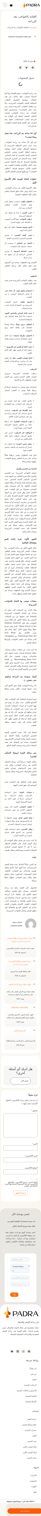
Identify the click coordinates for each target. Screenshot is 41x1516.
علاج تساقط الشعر (29, 1425)
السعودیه (33, 1481)
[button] (32, 67)
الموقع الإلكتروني (31, 1168)
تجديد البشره (32, 1458)
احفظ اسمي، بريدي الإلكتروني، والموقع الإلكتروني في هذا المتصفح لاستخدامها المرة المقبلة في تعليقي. (21, 1184)
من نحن (34, 1374)
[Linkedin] (17, 1351)
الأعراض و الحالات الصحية (27, 1391)
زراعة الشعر (32, 1419)
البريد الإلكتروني (31, 1156)
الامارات (33, 1475)
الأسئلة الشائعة (31, 1402)
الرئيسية (33, 27)
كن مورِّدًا (33, 1368)
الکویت (33, 1486)
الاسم (35, 1144)
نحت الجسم (32, 1441)
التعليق (34, 1111)
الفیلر (34, 1436)
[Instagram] (23, 1351)
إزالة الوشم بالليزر (29, 1452)
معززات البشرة (31, 1430)
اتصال (34, 1379)
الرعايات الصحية (30, 1385)
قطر (34, 1492)
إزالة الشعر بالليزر (29, 1447)
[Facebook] (29, 1351)
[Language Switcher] (11, 5)
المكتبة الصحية (31, 1396)
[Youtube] (12, 1351)
